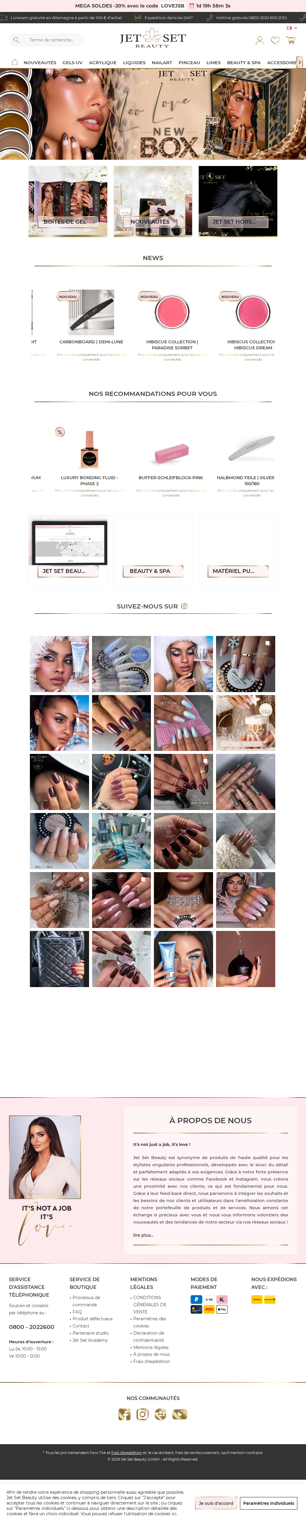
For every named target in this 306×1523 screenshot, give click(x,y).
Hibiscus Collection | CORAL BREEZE (74, 345)
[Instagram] (143, 1414)
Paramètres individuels (268, 1503)
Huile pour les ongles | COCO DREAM (155, 345)
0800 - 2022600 (31, 1327)
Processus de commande (86, 1301)
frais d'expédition (126, 1452)
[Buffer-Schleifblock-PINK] (71, 448)
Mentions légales (151, 1347)
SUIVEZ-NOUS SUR (149, 606)
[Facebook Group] (160, 1414)
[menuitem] (290, 40)
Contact (81, 1326)
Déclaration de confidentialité (148, 1336)
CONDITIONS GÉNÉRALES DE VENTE (149, 1305)
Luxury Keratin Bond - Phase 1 (233, 480)
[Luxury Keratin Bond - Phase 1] (233, 448)
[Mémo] (275, 40)
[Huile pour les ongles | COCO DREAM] (155, 312)
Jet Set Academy (90, 1340)
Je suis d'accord (216, 1503)
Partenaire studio (91, 1333)
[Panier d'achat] (290, 40)
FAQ (77, 1312)
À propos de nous (151, 1354)
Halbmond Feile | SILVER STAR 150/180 (152, 480)
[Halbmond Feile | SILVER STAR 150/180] (152, 448)
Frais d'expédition (151, 1361)
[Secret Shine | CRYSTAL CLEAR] (236, 312)
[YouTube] (179, 1414)
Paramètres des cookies (149, 1322)
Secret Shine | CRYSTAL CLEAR (236, 342)
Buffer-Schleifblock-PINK (71, 477)
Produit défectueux (93, 1318)
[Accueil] (14, 62)
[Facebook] (125, 1414)
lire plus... (143, 1235)
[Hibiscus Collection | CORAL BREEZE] (74, 312)
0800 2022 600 (263, 17)
